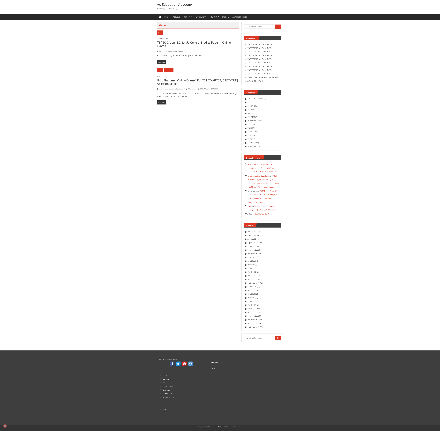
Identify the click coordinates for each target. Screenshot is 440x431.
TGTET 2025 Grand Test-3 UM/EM (260, 59)
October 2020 (252, 323)
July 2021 (251, 290)
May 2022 (251, 265)
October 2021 (252, 279)
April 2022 (251, 268)
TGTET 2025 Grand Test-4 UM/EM (260, 55)
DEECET (250, 106)
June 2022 (251, 261)
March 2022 (252, 272)
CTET (201, 88)
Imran (249, 206)
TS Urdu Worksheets (219, 17)
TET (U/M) (207, 88)
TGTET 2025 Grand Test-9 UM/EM (260, 44)
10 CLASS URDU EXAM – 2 (262, 214)
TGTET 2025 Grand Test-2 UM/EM (260, 70)
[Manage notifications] (5, 426)
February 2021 (253, 309)
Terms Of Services (169, 397)
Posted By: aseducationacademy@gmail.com (171, 50)
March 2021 (252, 305)
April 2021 (251, 301)
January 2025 (252, 232)
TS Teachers (252, 132)
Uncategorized (253, 143)
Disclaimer (167, 390)
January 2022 (252, 276)
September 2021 (253, 283)
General (160, 32)
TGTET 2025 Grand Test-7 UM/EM (260, 66)
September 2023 (253, 243)
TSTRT (250, 139)
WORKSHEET (252, 146)
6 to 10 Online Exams (255, 99)
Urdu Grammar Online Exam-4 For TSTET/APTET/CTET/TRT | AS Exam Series (197, 82)
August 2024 (252, 239)
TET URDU (214, 88)
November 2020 (253, 320)
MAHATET (251, 117)
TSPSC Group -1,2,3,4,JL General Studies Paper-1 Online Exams (194, 44)
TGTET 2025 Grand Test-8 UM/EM (260, 63)
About (165, 383)
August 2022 (252, 257)
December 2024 (253, 235)
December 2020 (253, 316)
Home (166, 17)
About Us (176, 17)
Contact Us (188, 17)
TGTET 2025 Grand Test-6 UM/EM (260, 48)
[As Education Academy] (160, 17)
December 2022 (253, 250)
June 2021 (251, 294)
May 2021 (251, 298)
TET (249, 124)
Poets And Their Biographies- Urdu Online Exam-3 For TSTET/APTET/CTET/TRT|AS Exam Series (263, 168)
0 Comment (191, 88)
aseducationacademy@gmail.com (258, 175)
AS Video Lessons (239, 17)
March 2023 (252, 246)
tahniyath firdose (253, 164)
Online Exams (169, 70)
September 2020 (253, 327)
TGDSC (250, 128)
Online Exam (201, 17)
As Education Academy (175, 5)
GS (249, 113)
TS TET (250, 135)
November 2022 (253, 254)
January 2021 (252, 312)
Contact (166, 379)
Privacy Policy (168, 386)
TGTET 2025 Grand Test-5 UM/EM (260, 52)
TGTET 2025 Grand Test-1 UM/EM (260, 74)
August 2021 (252, 287)
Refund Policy (168, 394)
